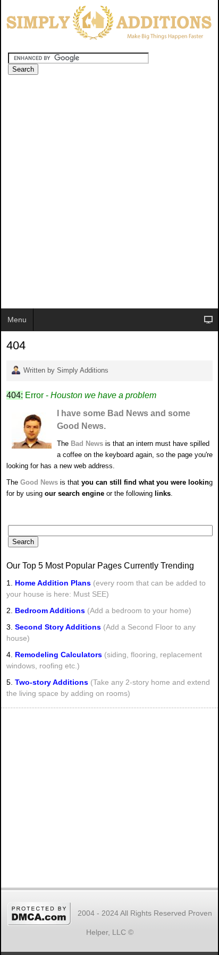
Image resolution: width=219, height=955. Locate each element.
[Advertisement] (109, 193)
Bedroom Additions (50, 610)
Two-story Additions (52, 682)
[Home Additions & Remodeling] (107, 22)
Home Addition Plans (53, 583)
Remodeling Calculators (58, 654)
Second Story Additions (58, 627)
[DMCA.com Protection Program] (39, 912)
